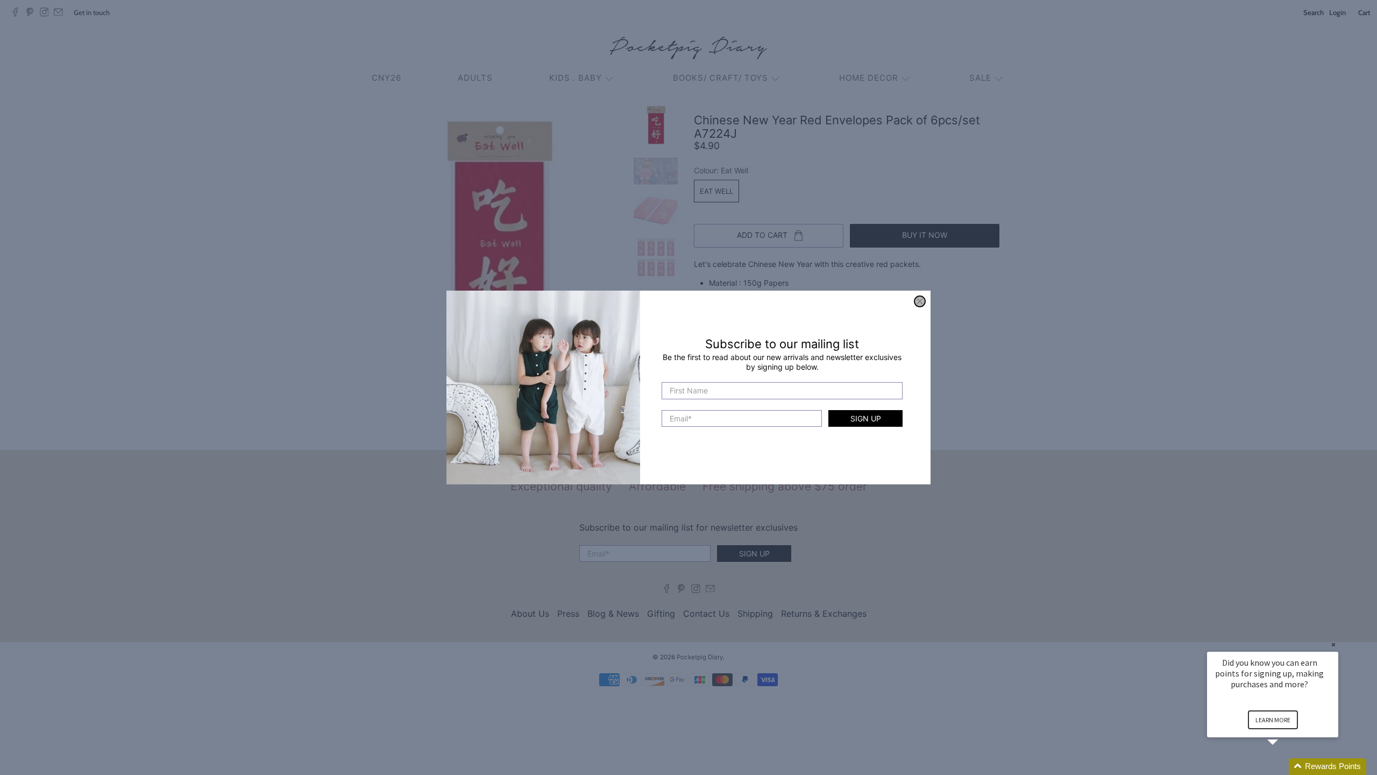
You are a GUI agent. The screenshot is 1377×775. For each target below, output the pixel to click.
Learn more (1272, 720)
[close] (919, 301)
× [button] (1333, 644)
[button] (1285, 766)
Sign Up (865, 418)
